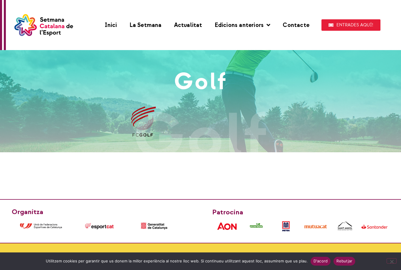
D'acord (321, 261)
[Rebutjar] (392, 261)
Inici (111, 25)
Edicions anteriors (239, 25)
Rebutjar (344, 261)
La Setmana (145, 25)
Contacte (296, 25)
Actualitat (188, 25)
